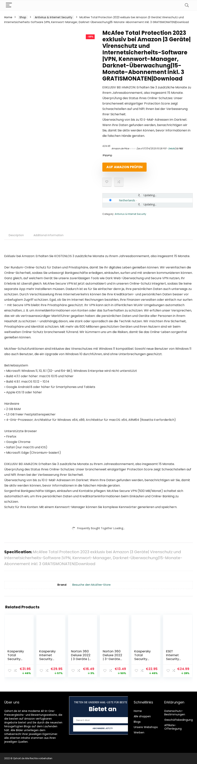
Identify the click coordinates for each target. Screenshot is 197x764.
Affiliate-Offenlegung (173, 727)
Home (8, 17)
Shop (22, 17)
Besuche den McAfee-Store (91, 585)
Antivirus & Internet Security (53, 17)
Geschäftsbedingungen (180, 720)
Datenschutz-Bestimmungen (174, 712)
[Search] (186, 5)
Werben (139, 732)
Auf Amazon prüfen (124, 167)
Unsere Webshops (146, 727)
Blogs (137, 722)
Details (171, 148)
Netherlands (127, 200)
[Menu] (8, 5)
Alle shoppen (142, 716)
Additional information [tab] (48, 235)
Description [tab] (16, 235)
